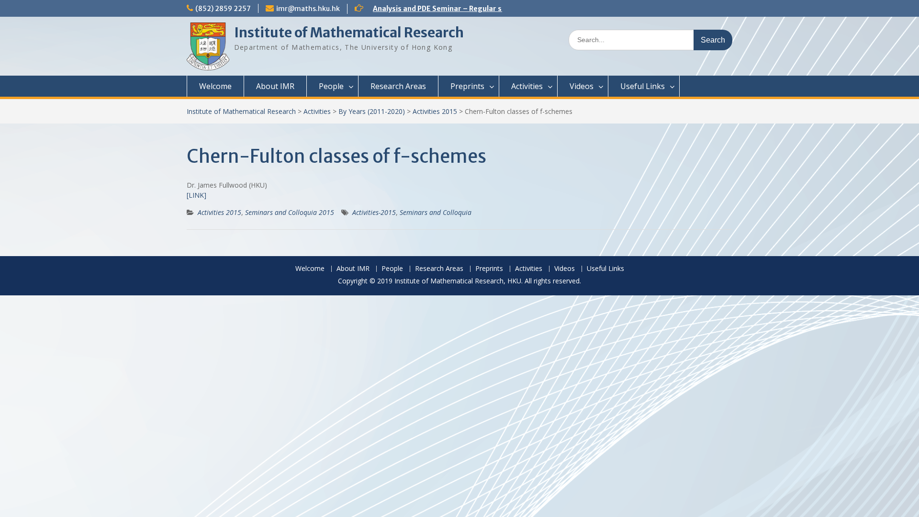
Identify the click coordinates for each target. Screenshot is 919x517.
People (331, 86)
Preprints (467, 86)
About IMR (275, 86)
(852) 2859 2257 (223, 8)
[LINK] (196, 195)
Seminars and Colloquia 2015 (289, 212)
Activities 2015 (435, 111)
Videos (582, 86)
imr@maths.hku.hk (308, 8)
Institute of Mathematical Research (349, 32)
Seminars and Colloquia (435, 212)
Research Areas (398, 86)
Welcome (215, 86)
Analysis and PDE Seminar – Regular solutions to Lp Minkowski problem (494, 8)
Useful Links (642, 86)
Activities (527, 86)
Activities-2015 (374, 212)
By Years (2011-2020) (371, 111)
